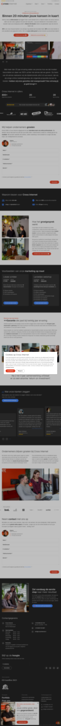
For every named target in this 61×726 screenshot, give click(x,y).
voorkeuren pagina (10, 367)
